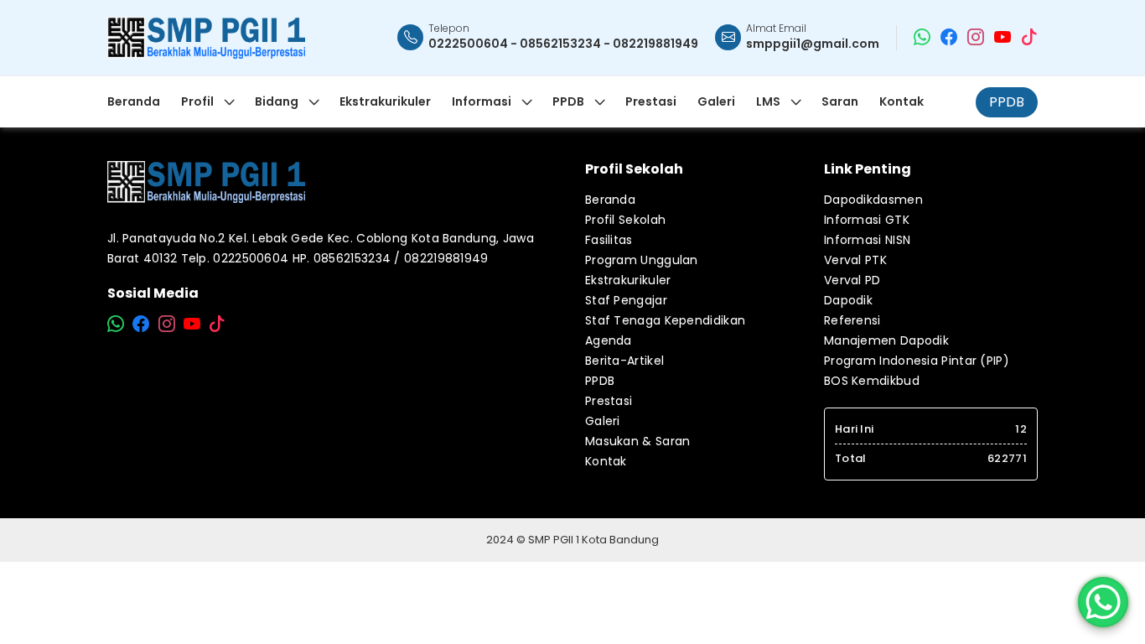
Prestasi (608, 400)
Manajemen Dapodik (886, 340)
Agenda (608, 340)
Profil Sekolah (625, 219)
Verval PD (852, 280)
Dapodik (848, 300)
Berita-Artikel (624, 360)
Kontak (606, 461)
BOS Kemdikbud (872, 380)
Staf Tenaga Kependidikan (665, 320)
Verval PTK (855, 260)
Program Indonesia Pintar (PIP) (916, 360)
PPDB (1006, 102)
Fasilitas (609, 239)
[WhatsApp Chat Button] (1103, 602)
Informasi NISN (867, 239)
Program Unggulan (641, 260)
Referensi (852, 320)
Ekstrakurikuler (628, 280)
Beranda (610, 199)
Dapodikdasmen (873, 199)
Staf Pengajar (626, 300)
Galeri (602, 421)
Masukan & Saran (638, 441)
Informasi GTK (866, 219)
